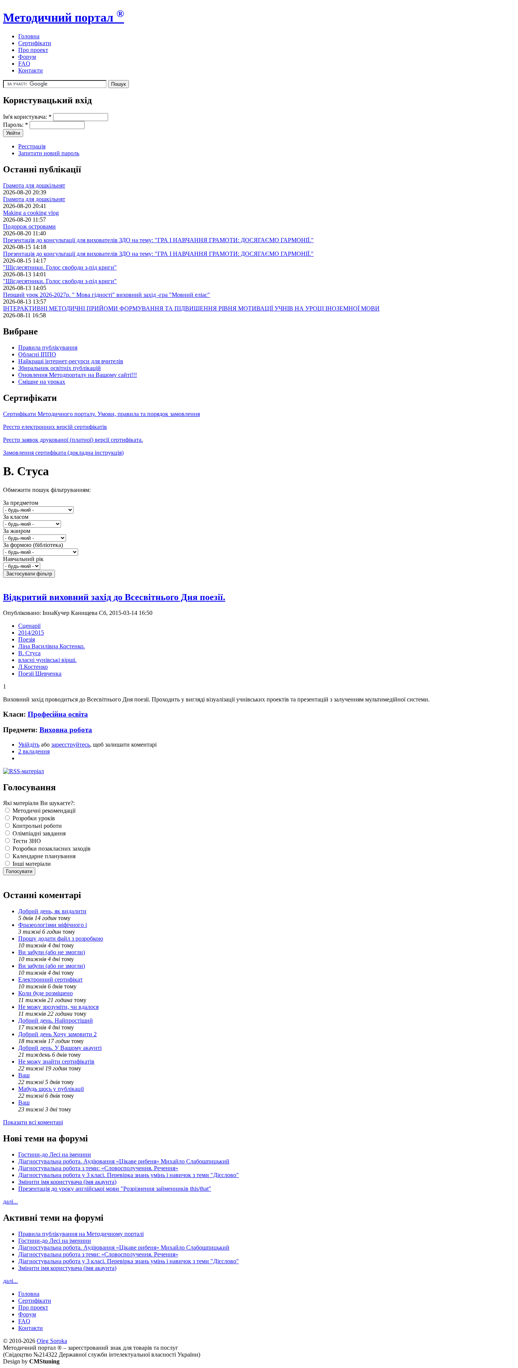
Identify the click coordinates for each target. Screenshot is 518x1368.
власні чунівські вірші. (47, 660)
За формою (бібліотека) (33, 545)
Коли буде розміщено (45, 993)
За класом (15, 517)
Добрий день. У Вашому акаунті (60, 1048)
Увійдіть (28, 744)
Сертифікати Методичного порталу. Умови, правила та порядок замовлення (101, 414)
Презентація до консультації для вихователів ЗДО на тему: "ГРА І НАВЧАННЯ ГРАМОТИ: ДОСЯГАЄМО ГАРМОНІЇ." (158, 240)
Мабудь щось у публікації (51, 1089)
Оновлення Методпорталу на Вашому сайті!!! (77, 375)
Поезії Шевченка (39, 673)
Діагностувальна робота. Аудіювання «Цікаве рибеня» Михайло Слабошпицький (123, 1161)
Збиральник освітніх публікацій (59, 368)
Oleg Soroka (52, 1341)
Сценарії (29, 626)
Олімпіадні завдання (38, 833)
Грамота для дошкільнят (34, 185)
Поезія (26, 639)
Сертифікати (34, 43)
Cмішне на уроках (41, 381)
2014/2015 (31, 632)
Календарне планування (43, 856)
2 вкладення (34, 751)
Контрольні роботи (36, 826)
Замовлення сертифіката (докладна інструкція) (63, 452)
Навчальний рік (23, 559)
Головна (28, 36)
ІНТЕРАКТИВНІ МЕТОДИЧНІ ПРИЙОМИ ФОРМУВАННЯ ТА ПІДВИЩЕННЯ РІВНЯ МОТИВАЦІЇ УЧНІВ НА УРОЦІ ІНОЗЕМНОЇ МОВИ (191, 308)
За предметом (20, 503)
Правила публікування (47, 347)
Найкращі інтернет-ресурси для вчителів (70, 361)
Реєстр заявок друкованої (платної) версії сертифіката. (73, 440)
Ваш (24, 1075)
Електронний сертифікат (50, 979)
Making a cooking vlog (31, 213)
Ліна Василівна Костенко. (51, 646)
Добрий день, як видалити (52, 911)
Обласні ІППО (37, 354)
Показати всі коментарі (33, 1122)
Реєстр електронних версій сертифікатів (55, 427)
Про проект (33, 50)
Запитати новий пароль (48, 153)
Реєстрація (32, 146)
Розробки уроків (33, 818)
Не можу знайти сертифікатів (56, 1061)
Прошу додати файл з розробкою (60, 938)
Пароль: (15, 124)
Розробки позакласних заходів (51, 848)
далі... (10, 1201)
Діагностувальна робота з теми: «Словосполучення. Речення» (98, 1168)
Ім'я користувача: (27, 116)
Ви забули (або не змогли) (51, 952)
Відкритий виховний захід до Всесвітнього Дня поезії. (114, 597)
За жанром (16, 531)
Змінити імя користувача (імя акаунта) (67, 1182)
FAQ (24, 63)
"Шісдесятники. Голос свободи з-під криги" (60, 267)
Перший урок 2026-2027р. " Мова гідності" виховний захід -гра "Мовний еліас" (106, 295)
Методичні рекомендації (43, 810)
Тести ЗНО (26, 841)
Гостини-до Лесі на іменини (54, 1154)
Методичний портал (63, 17)
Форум (27, 57)
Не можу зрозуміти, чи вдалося (58, 1007)
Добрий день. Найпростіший (55, 1020)
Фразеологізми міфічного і (52, 925)
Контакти (30, 70)
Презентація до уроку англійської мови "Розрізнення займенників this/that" (114, 1188)
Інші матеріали (31, 864)
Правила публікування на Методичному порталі (81, 1234)
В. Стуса (29, 653)
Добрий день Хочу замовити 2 (57, 1034)
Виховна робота (65, 730)
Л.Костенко (33, 667)
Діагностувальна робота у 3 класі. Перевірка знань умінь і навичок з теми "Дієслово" (128, 1175)
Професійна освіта (58, 714)
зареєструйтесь (70, 744)
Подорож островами (29, 226)
